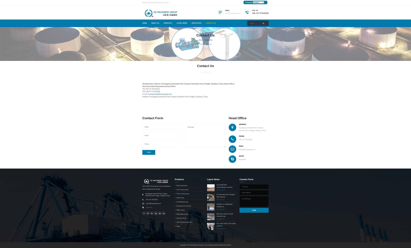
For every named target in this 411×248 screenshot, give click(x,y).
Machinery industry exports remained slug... (225, 215)
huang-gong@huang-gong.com (160, 94)
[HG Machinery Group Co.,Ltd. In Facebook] (144, 213)
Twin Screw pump (182, 189)
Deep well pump (181, 185)
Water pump (180, 210)
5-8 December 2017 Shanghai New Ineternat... (226, 196)
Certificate (196, 23)
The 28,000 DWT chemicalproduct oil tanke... (225, 186)
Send (149, 152)
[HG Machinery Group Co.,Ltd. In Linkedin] (163, 213)
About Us (155, 23)
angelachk (149, 207)
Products (168, 23)
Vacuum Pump (181, 218)
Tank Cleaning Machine (184, 222)
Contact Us (211, 23)
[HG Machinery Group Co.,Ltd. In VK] (159, 213)
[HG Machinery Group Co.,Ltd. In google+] (151, 213)
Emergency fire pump (183, 206)
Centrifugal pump (182, 202)
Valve (178, 226)
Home (144, 23)
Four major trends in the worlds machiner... (226, 225)
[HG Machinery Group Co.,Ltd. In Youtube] (155, 213)
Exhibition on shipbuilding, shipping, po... (225, 205)
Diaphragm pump (182, 214)
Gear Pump (180, 198)
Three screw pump (182, 193)
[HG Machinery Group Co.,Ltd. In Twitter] (148, 213)
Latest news (181, 23)
